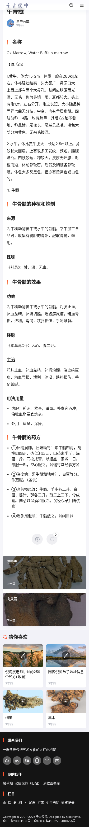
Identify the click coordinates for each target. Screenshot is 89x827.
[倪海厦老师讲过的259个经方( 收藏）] (23, 655)
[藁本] (66, 701)
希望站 (8, 783)
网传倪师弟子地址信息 (66, 671)
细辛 (8, 717)
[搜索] (71, 5)
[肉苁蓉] (44, 609)
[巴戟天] (44, 572)
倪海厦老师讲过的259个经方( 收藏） (22, 674)
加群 (32, 803)
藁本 (51, 717)
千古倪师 (41, 816)
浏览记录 (68, 803)
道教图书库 (51, 783)
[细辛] (23, 701)
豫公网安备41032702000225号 (55, 821)
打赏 (40, 803)
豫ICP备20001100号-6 (18, 821)
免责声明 (52, 803)
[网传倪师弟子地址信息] (66, 655)
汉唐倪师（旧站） (28, 783)
